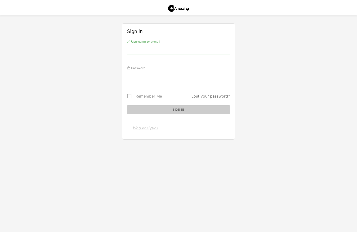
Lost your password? (210, 96)
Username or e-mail (145, 41)
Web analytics (145, 127)
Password (137, 68)
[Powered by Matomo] (178, 9)
